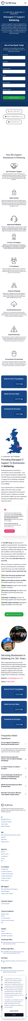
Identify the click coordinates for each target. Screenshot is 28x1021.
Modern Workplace (5, 826)
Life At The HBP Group (6, 933)
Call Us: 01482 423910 (15, 111)
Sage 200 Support (5, 891)
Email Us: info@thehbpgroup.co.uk (15, 116)
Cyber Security (4, 824)
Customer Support (5, 903)
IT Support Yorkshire (6, 878)
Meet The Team (5, 854)
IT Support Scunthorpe (6, 871)
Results (3, 858)
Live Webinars (4, 856)
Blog (2, 861)
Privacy (2, 916)
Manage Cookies (5, 914)
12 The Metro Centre (8, 952)
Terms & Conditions (5, 918)
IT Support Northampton (6, 876)
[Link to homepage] (9, 3)
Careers (3, 931)
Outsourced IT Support (6, 822)
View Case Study (9, 531)
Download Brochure (15, 122)
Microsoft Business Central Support (9, 889)
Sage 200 (3, 837)
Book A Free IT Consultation (14, 614)
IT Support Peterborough (7, 874)
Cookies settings (14, 1010)
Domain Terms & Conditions (7, 920)
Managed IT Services (6, 819)
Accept (14, 1014)
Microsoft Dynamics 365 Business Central (10, 835)
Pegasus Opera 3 (5, 842)
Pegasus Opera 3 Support (7, 893)
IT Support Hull (4, 869)
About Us (3, 852)
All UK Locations (5, 880)
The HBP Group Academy (7, 936)
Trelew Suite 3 (6, 971)
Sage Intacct (4, 839)
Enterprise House (7, 942)
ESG (2, 922)
